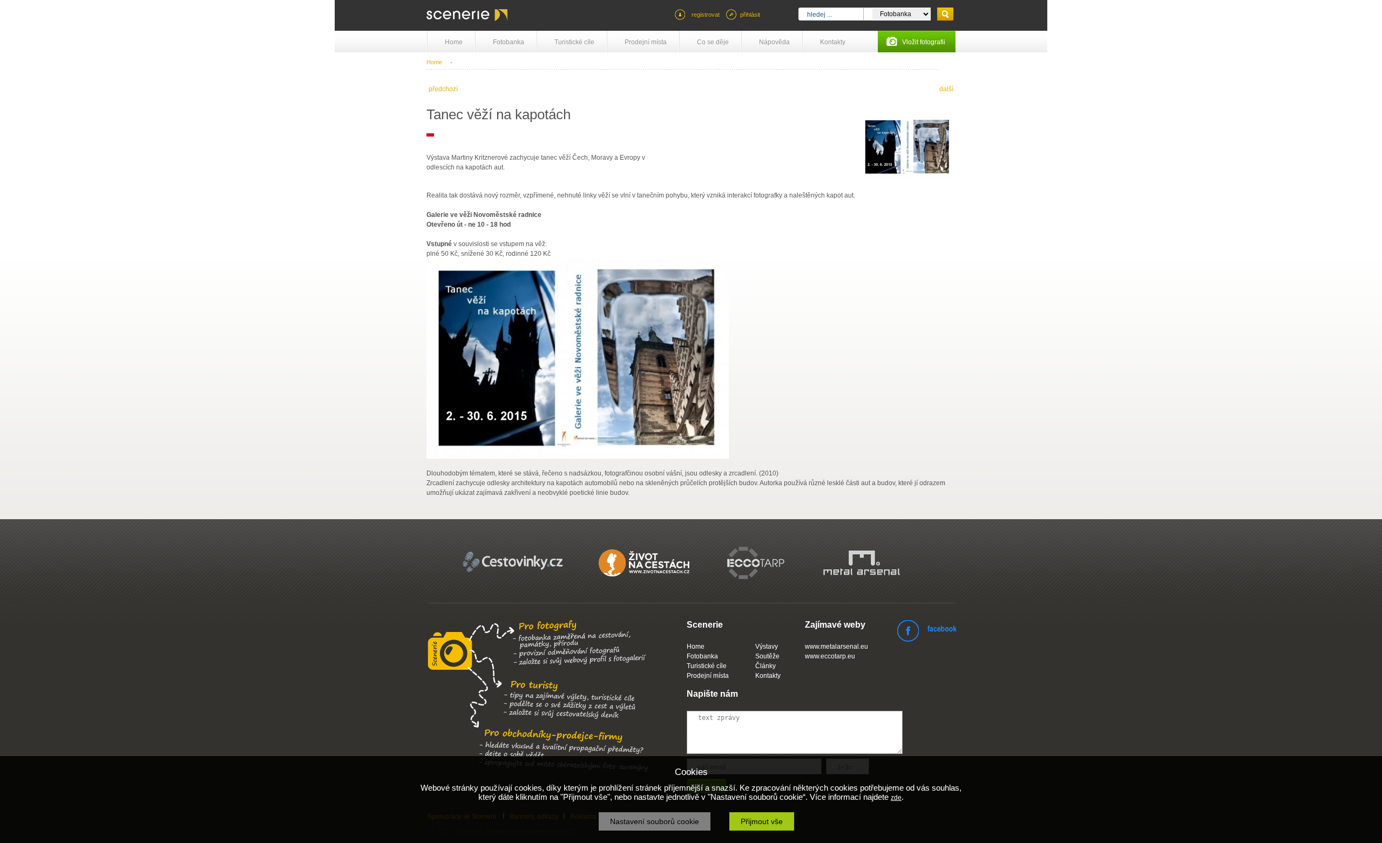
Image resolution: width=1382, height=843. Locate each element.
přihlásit (750, 14)
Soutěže (767, 656)
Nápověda (774, 42)
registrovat (706, 14)
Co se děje (713, 42)
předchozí (443, 89)
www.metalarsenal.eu (836, 646)
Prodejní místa (646, 42)
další (946, 89)
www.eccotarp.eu (830, 656)
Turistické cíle (574, 42)
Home (454, 42)
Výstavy (766, 646)
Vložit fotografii (923, 42)
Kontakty (832, 42)
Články (765, 666)
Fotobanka (508, 42)
